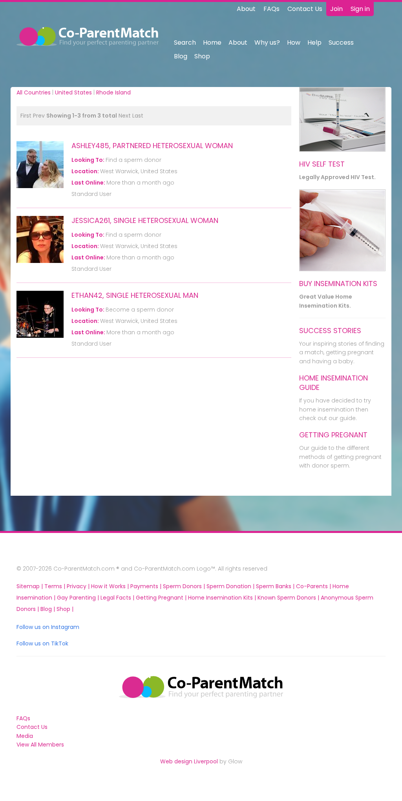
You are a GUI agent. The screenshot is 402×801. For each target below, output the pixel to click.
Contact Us (304, 8)
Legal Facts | (118, 598)
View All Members (40, 744)
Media (24, 736)
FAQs (271, 8)
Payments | (146, 586)
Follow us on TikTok (42, 643)
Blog (180, 56)
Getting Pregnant (333, 435)
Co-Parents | (314, 586)
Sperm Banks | (276, 586)
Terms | (55, 586)
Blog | (48, 609)
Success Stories (330, 330)
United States (73, 92)
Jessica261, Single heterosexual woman (144, 220)
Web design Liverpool (189, 761)
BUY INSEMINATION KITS (338, 283)
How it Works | (110, 586)
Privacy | (79, 586)
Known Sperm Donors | (289, 598)
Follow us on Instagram (47, 627)
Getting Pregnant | (162, 598)
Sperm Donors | (184, 586)
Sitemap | (30, 586)
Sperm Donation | (231, 586)
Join (336, 8)
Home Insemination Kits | (223, 598)
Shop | (65, 609)
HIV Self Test (322, 164)
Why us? (267, 42)
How (293, 42)
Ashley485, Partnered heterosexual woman (152, 145)
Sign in (360, 8)
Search (185, 42)
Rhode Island (113, 92)
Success (341, 42)
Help (314, 42)
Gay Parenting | (78, 598)
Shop (202, 56)
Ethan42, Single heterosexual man (134, 295)
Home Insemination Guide (333, 382)
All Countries (33, 92)
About (246, 8)
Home (212, 42)
